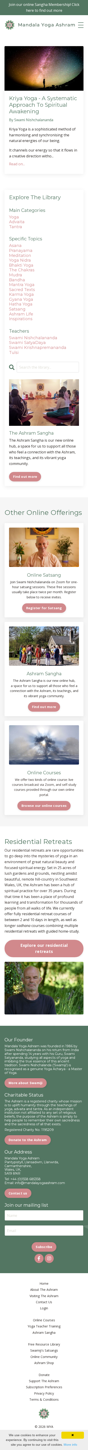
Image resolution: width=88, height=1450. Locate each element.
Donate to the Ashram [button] (28, 1140)
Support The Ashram (44, 1381)
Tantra (15, 226)
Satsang (17, 309)
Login (44, 1308)
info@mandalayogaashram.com (40, 1183)
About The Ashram (44, 1289)
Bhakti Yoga (21, 265)
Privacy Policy (44, 1393)
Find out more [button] (44, 707)
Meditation (20, 255)
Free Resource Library (44, 1344)
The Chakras (22, 270)
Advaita (17, 221)
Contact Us (44, 1302)
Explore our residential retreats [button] (44, 948)
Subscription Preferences (44, 1387)
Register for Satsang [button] (44, 608)
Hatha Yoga (20, 304)
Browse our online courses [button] (44, 805)
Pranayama (20, 250)
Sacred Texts (22, 289)
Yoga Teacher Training (44, 1326)
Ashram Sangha (44, 1332)
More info (70, 1444)
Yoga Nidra (20, 260)
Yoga (14, 217)
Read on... (17, 163)
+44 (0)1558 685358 (25, 1179)
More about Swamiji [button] (26, 1083)
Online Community (44, 1357)
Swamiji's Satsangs (44, 1350)
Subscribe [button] (44, 1247)
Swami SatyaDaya (27, 342)
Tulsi (14, 352)
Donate (44, 1375)
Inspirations (20, 318)
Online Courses (44, 1320)
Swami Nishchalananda (33, 337)
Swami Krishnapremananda (37, 347)
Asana (15, 245)
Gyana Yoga (21, 299)
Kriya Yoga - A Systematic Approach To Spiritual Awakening (43, 105)
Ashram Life (21, 314)
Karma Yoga (21, 294)
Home (44, 1283)
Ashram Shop (44, 1363)
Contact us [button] (18, 1193)
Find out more (25, 476)
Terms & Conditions (44, 1399)
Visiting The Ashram (44, 1296)
